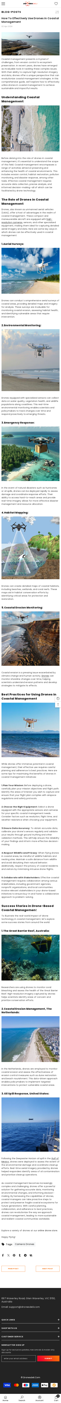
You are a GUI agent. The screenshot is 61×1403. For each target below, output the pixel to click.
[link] (21, 1398)
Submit (48, 1358)
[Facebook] (2, 1255)
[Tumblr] (19, 1255)
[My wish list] (56, 3)
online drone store (47, 1230)
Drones (45, 675)
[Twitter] (8, 1255)
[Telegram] (25, 1255)
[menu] (3, 3)
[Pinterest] (14, 1255)
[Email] (31, 1255)
